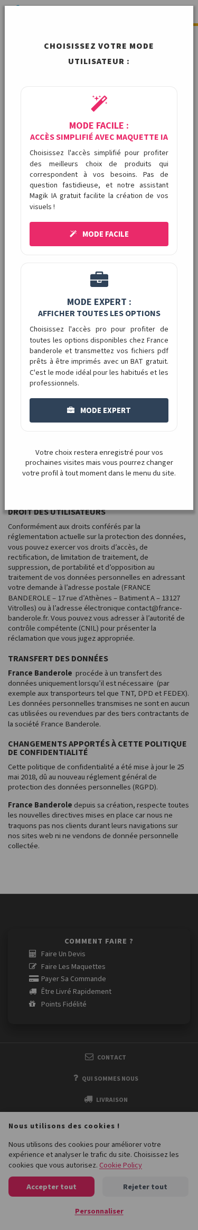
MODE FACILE (105, 234)
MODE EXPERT (105, 410)
